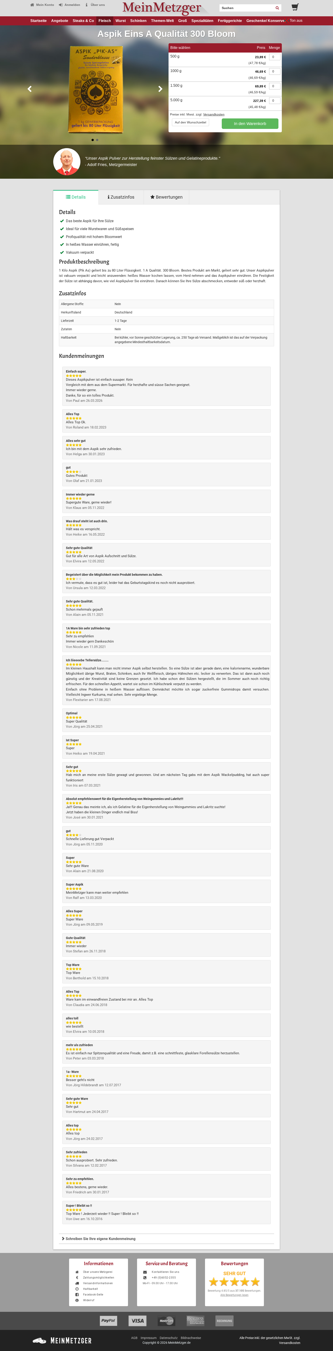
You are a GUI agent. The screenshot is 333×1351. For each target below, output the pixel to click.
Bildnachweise (191, 1338)
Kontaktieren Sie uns (165, 1272)
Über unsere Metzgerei (97, 1272)
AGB (134, 1338)
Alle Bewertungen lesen (234, 1295)
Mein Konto (44, 5)
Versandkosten (213, 114)
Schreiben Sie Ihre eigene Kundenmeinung (100, 1239)
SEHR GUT (234, 1273)
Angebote (59, 21)
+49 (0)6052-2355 (163, 1277)
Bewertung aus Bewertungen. (234, 1290)
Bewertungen (169, 197)
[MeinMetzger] (166, 8)
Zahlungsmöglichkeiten (98, 1277)
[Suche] (277, 8)
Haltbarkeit (90, 1289)
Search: (217, 6)
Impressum (149, 1338)
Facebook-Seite (93, 1294)
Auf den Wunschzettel (190, 122)
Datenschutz (169, 1338)
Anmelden (72, 5)
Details (78, 197)
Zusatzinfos (121, 197)
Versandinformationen (98, 1283)
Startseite (38, 21)
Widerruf (88, 1300)
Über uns (97, 5)
